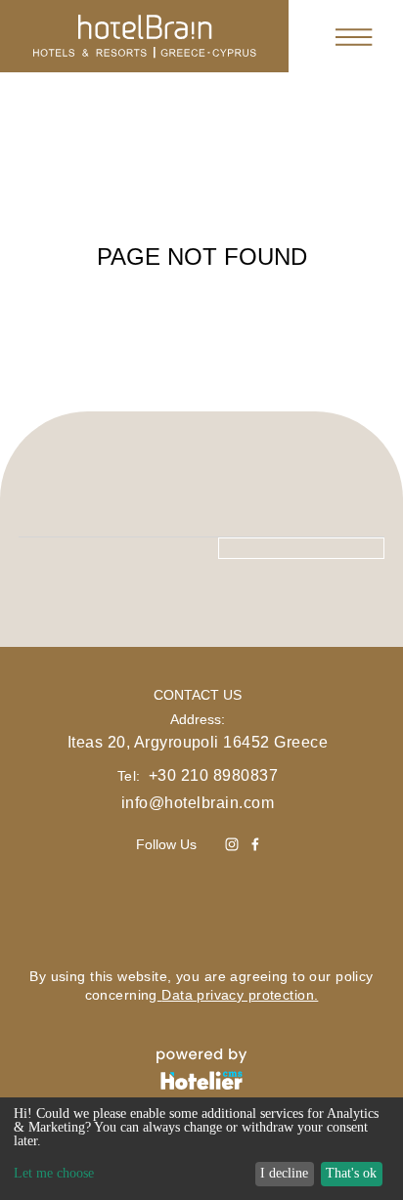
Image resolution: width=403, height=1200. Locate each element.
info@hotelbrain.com (197, 802)
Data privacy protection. (239, 995)
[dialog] (201, 1148)
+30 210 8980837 (213, 775)
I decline (284, 1173)
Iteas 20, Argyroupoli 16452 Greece (197, 742)
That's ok (351, 1173)
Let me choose (54, 1173)
